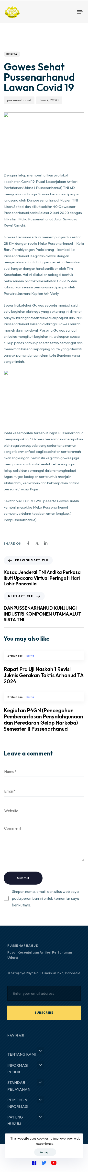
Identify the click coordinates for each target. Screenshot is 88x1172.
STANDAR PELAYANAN (18, 1085)
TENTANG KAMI (21, 1054)
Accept (45, 1152)
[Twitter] (44, 1162)
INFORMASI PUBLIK (17, 1068)
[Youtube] (53, 1162)
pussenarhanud (19, 100)
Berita (12, 54)
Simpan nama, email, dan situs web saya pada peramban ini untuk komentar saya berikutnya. (45, 898)
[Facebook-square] (34, 1162)
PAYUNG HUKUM (15, 1120)
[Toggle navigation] (70, 11)
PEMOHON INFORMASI (17, 1103)
